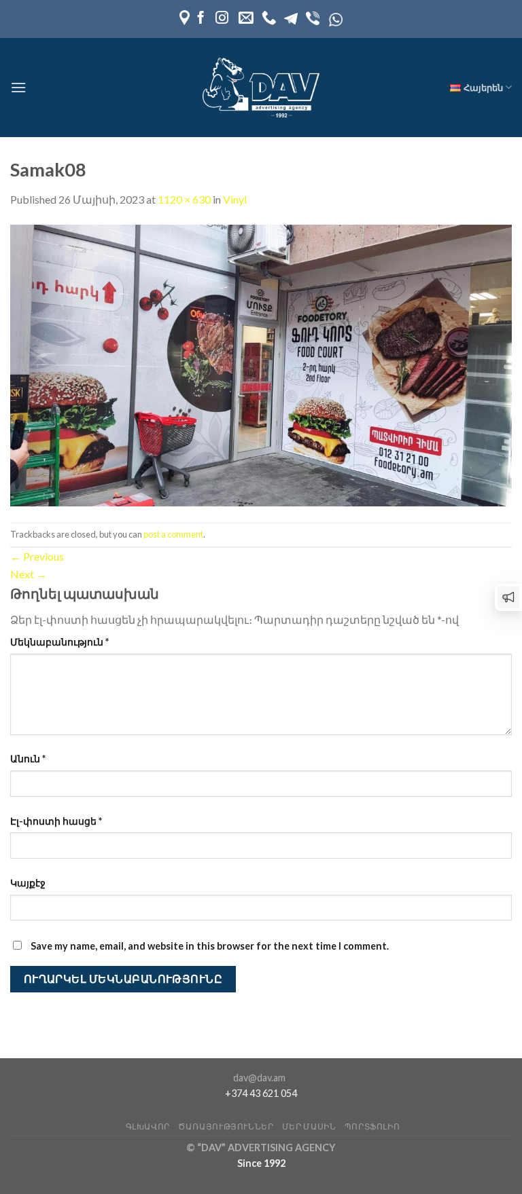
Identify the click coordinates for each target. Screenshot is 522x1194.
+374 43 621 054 (261, 1093)
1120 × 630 (184, 199)
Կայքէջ (28, 883)
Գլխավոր (148, 1126)
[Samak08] (261, 363)
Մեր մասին (309, 1126)
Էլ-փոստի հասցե (56, 821)
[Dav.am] (261, 88)
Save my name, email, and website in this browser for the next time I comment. (210, 946)
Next (28, 573)
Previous (37, 556)
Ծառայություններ (225, 1126)
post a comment (173, 534)
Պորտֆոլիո (372, 1126)
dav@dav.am (259, 1077)
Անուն (28, 758)
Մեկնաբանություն (59, 642)
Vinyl (235, 199)
